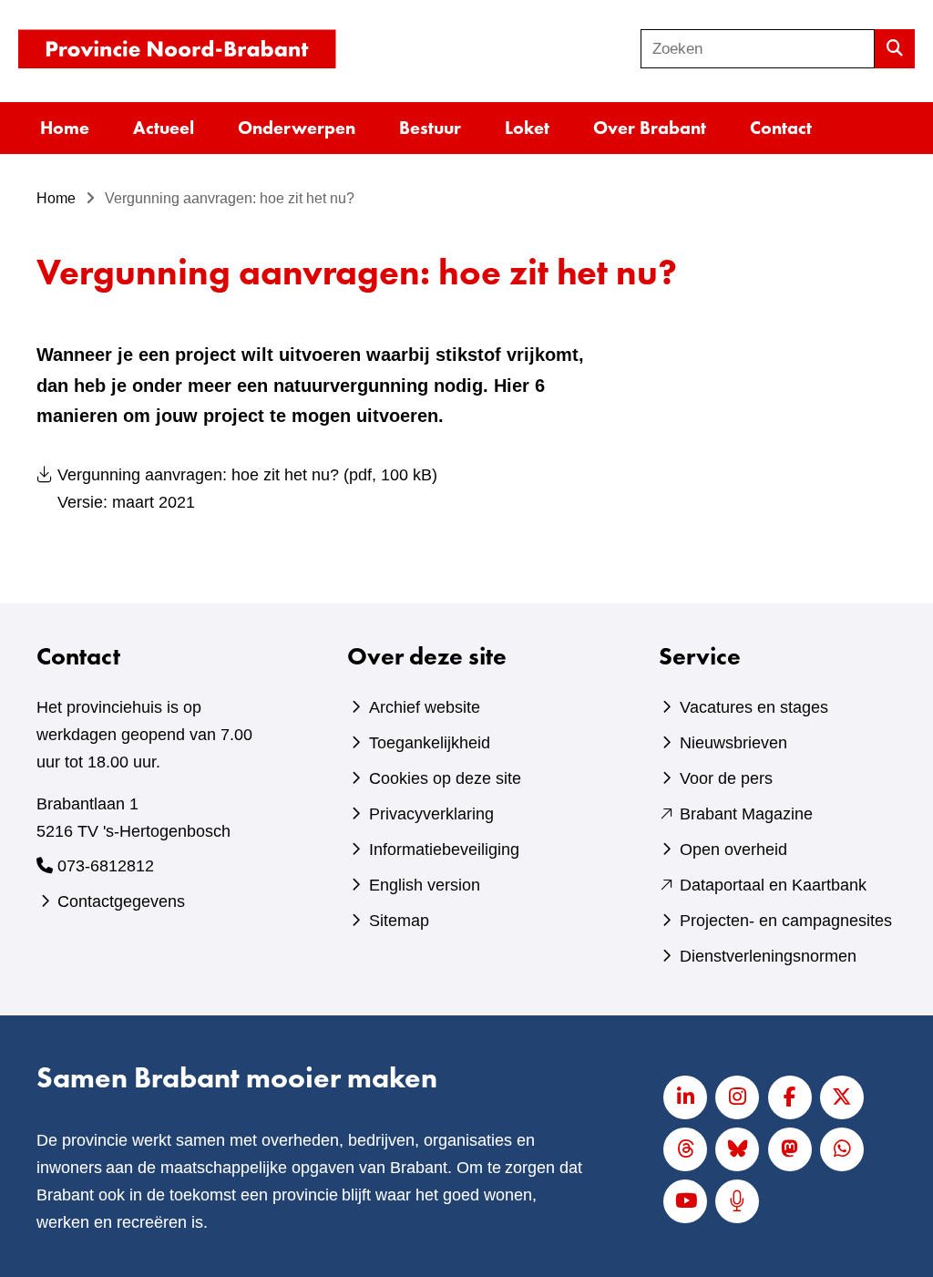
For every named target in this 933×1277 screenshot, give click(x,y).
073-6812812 (105, 866)
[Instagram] (737, 1097)
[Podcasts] (737, 1201)
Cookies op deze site (445, 778)
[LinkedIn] (685, 1097)
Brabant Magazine (746, 814)
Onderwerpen (296, 127)
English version (424, 885)
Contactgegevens (121, 901)
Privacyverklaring (431, 814)
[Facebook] (790, 1097)
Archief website (424, 707)
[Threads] (685, 1149)
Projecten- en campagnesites (786, 920)
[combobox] (758, 48)
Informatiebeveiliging (444, 849)
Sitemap (399, 920)
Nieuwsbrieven (733, 743)
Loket (527, 127)
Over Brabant (649, 127)
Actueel (163, 127)
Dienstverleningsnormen (768, 956)
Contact (781, 127)
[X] (842, 1097)
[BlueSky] (737, 1149)
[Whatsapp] (842, 1149)
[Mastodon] (790, 1149)
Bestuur (430, 127)
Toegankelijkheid (429, 743)
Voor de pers (726, 778)
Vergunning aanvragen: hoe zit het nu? (247, 488)
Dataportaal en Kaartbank (773, 885)
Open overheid (733, 849)
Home (64, 127)
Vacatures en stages (754, 707)
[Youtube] (685, 1201)
